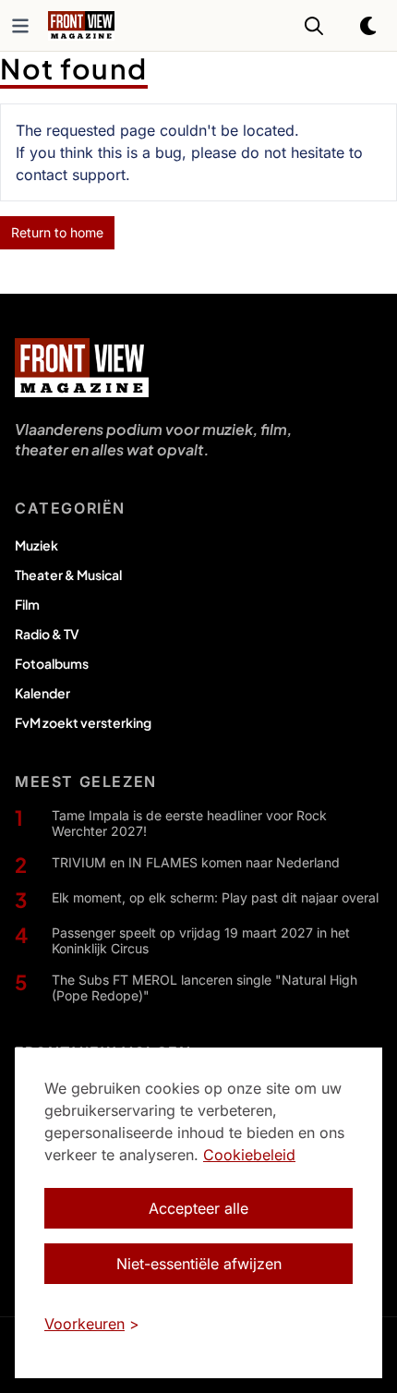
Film (27, 604)
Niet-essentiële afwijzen (199, 1263)
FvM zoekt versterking (83, 722)
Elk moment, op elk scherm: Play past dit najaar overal (215, 897)
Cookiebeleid (249, 1154)
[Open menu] (20, 26)
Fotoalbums (52, 663)
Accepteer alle (198, 1208)
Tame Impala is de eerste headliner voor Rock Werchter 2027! (189, 823)
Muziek (36, 545)
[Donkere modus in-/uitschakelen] (369, 25)
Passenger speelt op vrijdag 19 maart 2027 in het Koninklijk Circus (201, 941)
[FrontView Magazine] (82, 367)
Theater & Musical (68, 574)
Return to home (57, 232)
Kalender (42, 692)
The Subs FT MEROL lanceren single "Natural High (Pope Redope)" (204, 988)
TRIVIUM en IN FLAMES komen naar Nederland (196, 862)
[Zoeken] (314, 25)
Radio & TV (47, 633)
